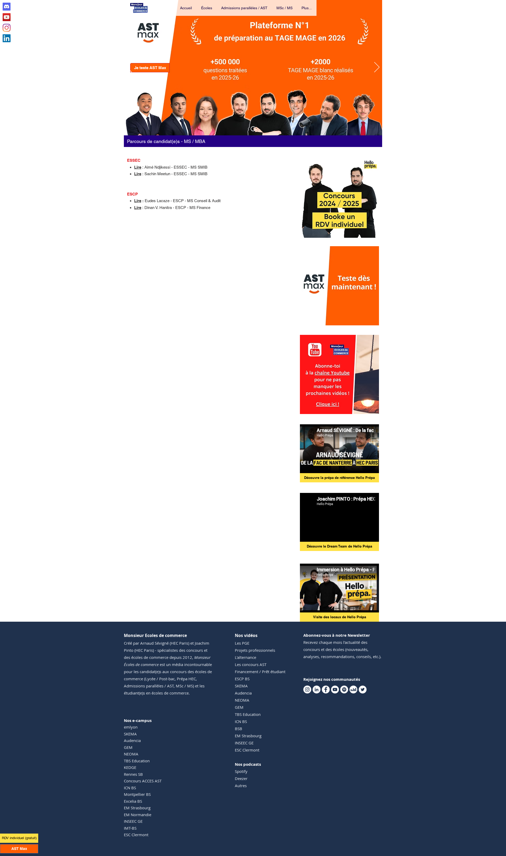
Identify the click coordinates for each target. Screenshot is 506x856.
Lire (137, 200)
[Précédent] (129, 67)
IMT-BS (130, 828)
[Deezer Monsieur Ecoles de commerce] (353, 689)
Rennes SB (133, 774)
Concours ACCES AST (143, 780)
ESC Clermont (136, 834)
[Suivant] (377, 67)
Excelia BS (133, 801)
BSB (238, 728)
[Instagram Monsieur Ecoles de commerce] (7, 28)
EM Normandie (137, 814)
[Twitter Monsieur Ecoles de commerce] (363, 689)
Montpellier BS (137, 794)
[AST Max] (253, 128)
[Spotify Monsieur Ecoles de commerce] (344, 689)
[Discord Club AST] (7, 7)
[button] (207, 8)
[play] (368, 321)
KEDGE (130, 767)
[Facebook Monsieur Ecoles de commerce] (326, 689)
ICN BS (130, 787)
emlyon (131, 727)
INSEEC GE (133, 821)
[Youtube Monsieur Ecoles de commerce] (7, 17)
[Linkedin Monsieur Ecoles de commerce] (7, 38)
